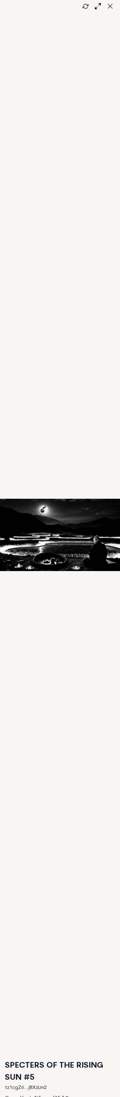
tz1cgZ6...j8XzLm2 (26, 1087)
